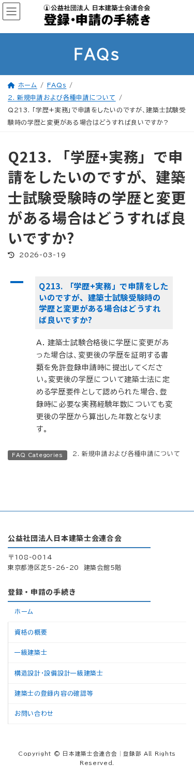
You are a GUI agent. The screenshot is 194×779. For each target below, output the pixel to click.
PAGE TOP (174, 740)
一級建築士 (31, 652)
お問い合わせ (34, 713)
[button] (97, 303)
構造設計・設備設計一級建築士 (58, 672)
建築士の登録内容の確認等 (53, 693)
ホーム (24, 611)
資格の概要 (31, 631)
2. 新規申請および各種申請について (126, 453)
